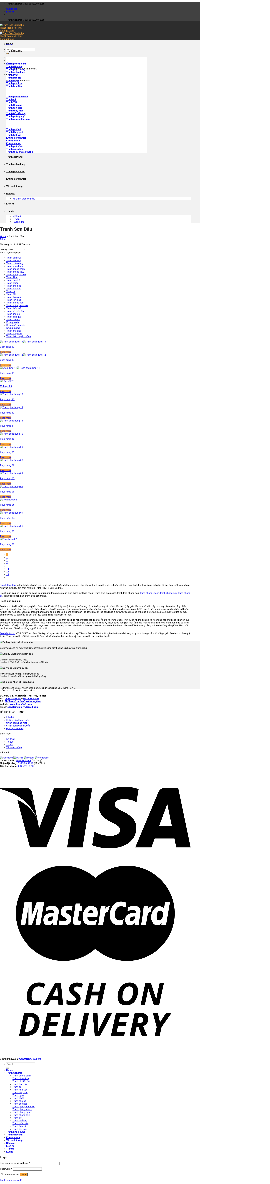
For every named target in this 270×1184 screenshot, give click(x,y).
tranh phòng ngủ (168, 593)
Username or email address (15, 1163)
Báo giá (10, 193)
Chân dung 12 (7, 360)
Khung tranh (13, 140)
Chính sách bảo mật (16, 722)
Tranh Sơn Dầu (14, 51)
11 (7, 568)
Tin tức (10, 211)
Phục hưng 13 (7, 399)
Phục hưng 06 (7, 491)
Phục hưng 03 (7, 531)
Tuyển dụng (18, 221)
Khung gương (13, 143)
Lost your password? (11, 1180)
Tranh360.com (7, 633)
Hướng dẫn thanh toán (17, 720)
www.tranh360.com (30, 1058)
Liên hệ (10, 11)
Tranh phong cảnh (15, 269)
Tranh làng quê (14, 132)
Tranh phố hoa (13, 285)
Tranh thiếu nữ (14, 105)
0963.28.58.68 (23, 760)
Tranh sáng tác (14, 149)
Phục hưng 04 (7, 518)
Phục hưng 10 (7, 439)
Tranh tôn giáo (14, 107)
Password (6, 1168)
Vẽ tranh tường (14, 186)
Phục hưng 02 (7, 544)
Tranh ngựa (12, 283)
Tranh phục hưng (15, 171)
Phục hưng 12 (7, 412)
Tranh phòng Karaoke (18, 119)
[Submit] (7, 53)
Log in (23, 1175)
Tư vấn (16, 219)
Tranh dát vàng (14, 156)
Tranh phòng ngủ (15, 116)
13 (7, 574)
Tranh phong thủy (15, 271)
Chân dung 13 (7, 346)
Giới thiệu (11, 8)
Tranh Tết (11, 102)
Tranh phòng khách (16, 274)
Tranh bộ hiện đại (15, 113)
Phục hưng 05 (7, 504)
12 (7, 571)
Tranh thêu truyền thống (19, 151)
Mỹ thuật (17, 216)
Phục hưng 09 (7, 452)
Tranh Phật (12, 277)
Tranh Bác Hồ (13, 280)
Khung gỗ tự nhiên (16, 137)
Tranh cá (11, 99)
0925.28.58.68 (25, 763)
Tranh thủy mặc (14, 110)
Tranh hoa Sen (13, 288)
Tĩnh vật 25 (6, 386)
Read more (5, 352)
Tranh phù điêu (14, 146)
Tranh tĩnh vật (13, 135)
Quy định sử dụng (15, 728)
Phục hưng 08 (7, 465)
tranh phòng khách (149, 593)
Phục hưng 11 (7, 425)
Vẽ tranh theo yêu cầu (23, 198)
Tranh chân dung (15, 72)
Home (9, 43)
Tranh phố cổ (13, 129)
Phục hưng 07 (7, 478)
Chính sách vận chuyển (18, 725)
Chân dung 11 (7, 373)
